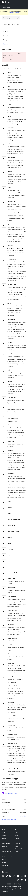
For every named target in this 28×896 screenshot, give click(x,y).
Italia (6, 872)
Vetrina (17, 830)
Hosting (4, 835)
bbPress (5, 862)
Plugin (16, 835)
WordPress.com (7, 857)
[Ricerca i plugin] (18, 17)
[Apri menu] (25, 2)
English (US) (23, 816)
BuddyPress (6, 865)
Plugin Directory (6, 7)
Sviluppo (5, 40)
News (3, 832)
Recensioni (6, 36)
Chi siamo (4, 830)
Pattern (17, 838)
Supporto (5, 44)
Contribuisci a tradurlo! (14, 12)
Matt (4, 859)
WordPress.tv (6, 851)
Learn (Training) (6, 843)
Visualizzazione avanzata (9, 819)
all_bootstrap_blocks (11, 793)
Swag (17, 851)
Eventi (16, 846)
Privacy (4, 838)
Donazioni (18, 849)
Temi (16, 832)
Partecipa (17, 843)
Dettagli (5, 32)
